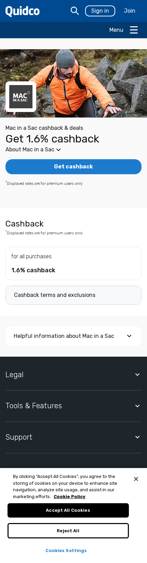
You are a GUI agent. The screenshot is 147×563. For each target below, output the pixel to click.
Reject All (68, 530)
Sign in (100, 11)
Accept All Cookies (68, 510)
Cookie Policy (69, 496)
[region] (73, 515)
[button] (73, 150)
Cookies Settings (66, 550)
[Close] (136, 478)
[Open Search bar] (75, 11)
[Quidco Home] (22, 11)
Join (129, 11)
